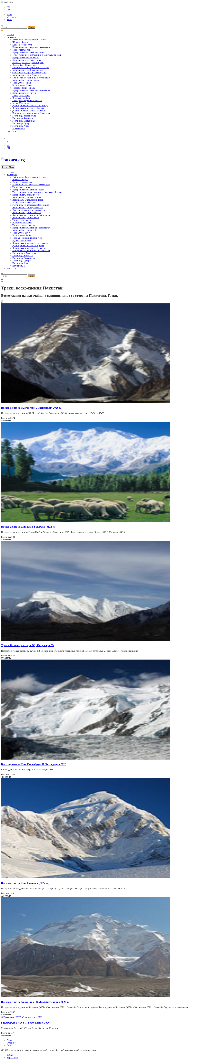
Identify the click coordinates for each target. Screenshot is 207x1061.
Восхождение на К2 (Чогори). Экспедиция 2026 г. (31, 407)
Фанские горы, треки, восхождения (29, 72)
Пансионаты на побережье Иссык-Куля (31, 47)
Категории (12, 37)
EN (8, 9)
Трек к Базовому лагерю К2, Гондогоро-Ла (27, 645)
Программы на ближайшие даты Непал (31, 90)
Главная (10, 34)
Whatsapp (11, 17)
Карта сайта (12, 1057)
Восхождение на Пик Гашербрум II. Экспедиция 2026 (33, 764)
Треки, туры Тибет (21, 95)
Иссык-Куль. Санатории (24, 65)
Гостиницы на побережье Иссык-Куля (30, 67)
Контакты (11, 131)
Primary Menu (8, 167)
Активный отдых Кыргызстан (27, 60)
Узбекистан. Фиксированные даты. (29, 39)
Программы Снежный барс (25, 57)
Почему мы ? (18, 128)
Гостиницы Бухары (21, 123)
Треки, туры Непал (21, 83)
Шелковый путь (20, 42)
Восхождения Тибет (22, 98)
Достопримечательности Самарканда (30, 105)
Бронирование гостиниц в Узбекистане (31, 77)
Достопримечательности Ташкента (29, 110)
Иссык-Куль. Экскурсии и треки (28, 62)
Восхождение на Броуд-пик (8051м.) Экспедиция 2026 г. (35, 1001)
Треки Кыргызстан (21, 50)
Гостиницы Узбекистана (24, 116)
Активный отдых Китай (24, 93)
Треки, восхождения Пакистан (27, 100)
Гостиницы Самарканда (23, 121)
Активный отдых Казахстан (25, 80)
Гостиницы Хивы (20, 126)
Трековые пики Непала (23, 88)
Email (9, 19)
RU (8, 7)
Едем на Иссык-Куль (22, 45)
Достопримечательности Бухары (28, 108)
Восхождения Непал (22, 85)
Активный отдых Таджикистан (27, 70)
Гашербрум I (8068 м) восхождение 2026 (25, 1022)
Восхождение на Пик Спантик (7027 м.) (25, 883)
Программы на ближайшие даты (28, 52)
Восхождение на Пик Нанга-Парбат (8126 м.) (28, 526)
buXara (10, 1055)
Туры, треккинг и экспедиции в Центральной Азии (37, 55)
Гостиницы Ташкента (22, 118)
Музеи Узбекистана (21, 103)
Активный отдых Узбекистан (26, 75)
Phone (9, 14)
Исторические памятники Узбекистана (31, 113)
